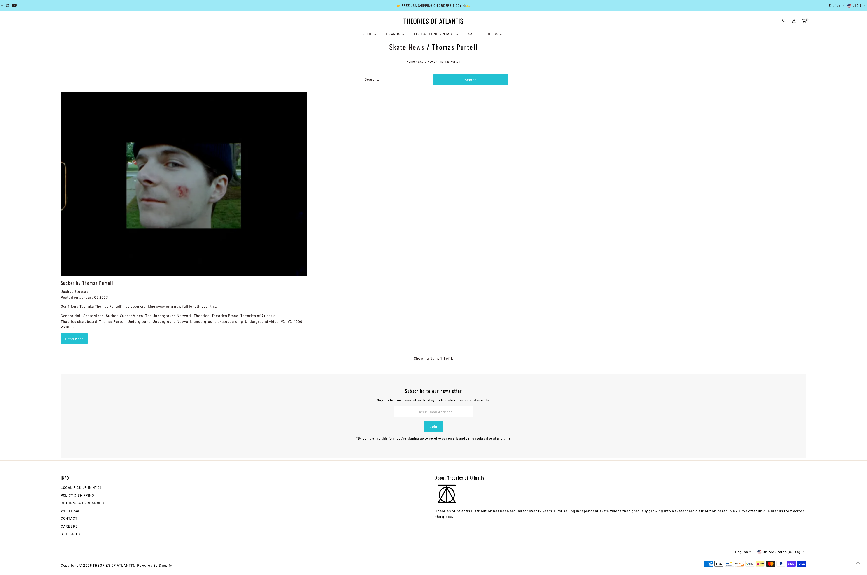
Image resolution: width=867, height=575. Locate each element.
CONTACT (69, 518)
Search (471, 79)
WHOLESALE (72, 510)
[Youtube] (14, 5)
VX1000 (67, 327)
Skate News (406, 47)
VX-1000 (295, 321)
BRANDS (393, 34)
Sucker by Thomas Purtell (87, 282)
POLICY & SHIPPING (77, 495)
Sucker (112, 315)
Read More (74, 338)
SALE (472, 34)
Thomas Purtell (112, 321)
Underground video (262, 321)
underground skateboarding (218, 321)
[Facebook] (2, 5)
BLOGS (493, 34)
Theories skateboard (79, 321)
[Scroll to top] (857, 562)
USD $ (857, 5)
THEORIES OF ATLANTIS (433, 21)
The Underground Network (168, 315)
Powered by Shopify (154, 565)
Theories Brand (225, 315)
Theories (201, 315)
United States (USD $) (781, 551)
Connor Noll (71, 315)
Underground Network (172, 321)
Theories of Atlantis (257, 315)
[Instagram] (7, 5)
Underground (139, 321)
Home (411, 61)
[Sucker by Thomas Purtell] (184, 184)
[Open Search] (784, 21)
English (834, 5)
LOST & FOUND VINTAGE (434, 34)
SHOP (368, 34)
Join (433, 426)
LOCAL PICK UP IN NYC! (81, 487)
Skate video (93, 315)
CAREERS (69, 526)
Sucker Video (131, 315)
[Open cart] (804, 21)
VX (283, 321)
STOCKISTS (70, 534)
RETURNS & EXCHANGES (82, 503)
